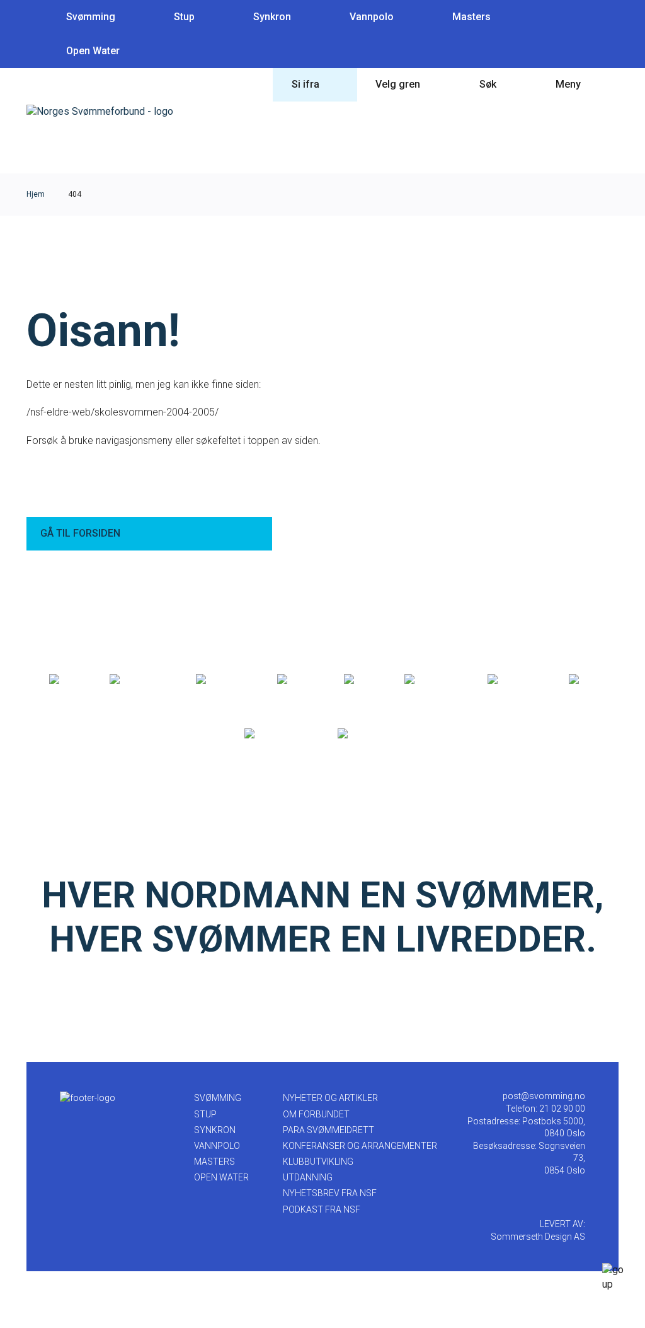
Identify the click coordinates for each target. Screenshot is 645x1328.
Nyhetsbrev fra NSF (330, 1193)
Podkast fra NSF (321, 1209)
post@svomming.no (544, 1096)
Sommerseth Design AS (538, 1237)
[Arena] (66, 680)
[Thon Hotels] (139, 680)
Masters (471, 17)
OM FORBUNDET (316, 1114)
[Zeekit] (360, 680)
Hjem (35, 194)
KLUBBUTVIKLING (318, 1161)
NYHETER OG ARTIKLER (330, 1098)
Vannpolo (372, 17)
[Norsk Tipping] (277, 734)
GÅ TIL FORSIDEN (80, 533)
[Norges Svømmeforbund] (99, 111)
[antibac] (297, 680)
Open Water (93, 51)
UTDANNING (308, 1177)
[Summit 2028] (369, 734)
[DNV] (582, 680)
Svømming (90, 17)
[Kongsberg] (515, 680)
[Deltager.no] (223, 680)
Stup (184, 17)
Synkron (272, 17)
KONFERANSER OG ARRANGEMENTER (360, 1146)
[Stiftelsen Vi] (432, 680)
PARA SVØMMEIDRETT (328, 1130)
